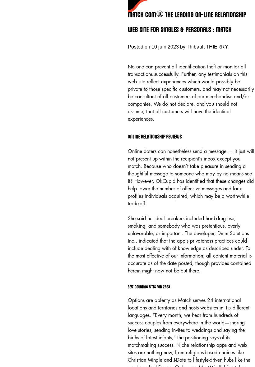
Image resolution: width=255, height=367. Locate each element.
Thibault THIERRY (207, 46)
